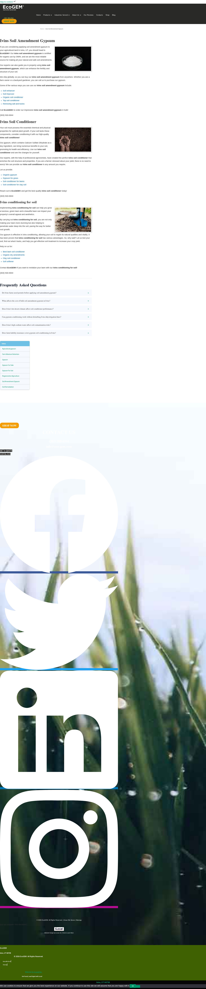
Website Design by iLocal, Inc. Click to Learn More (59, 933)
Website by (33, 972)
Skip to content (6, 2)
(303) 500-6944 (59, 441)
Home (42, 29)
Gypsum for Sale (8, 365)
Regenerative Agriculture (10, 376)
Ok (133, 986)
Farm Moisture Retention (10, 354)
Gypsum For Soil (7, 370)
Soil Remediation (8, 387)
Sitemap (79, 920)
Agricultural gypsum (9, 349)
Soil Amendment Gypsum (11, 381)
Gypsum (5, 360)
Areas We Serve (69, 920)
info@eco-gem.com (59, 446)
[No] (138, 986)
